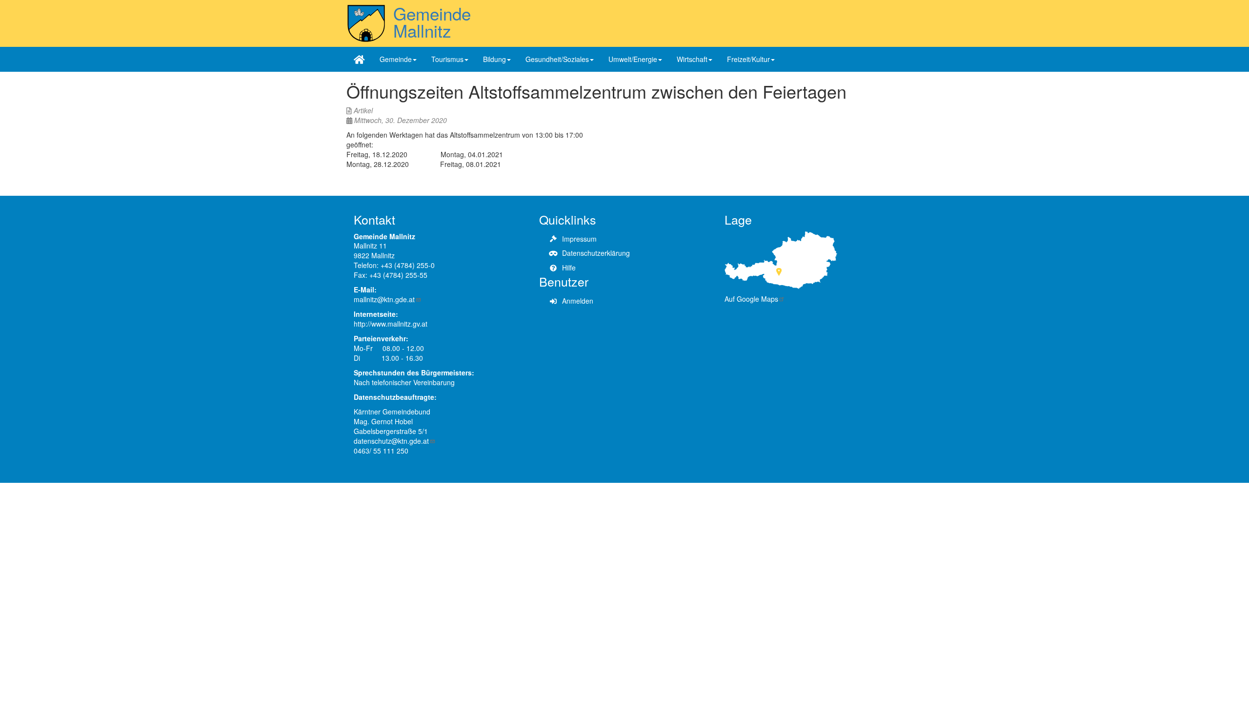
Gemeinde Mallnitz (432, 21)
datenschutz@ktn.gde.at (391, 441)
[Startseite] (366, 23)
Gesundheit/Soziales (557, 59)
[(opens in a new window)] (781, 259)
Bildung (494, 59)
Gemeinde (396, 59)
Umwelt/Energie (632, 59)
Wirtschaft (692, 59)
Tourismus (447, 59)
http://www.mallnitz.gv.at (390, 324)
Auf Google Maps (751, 299)
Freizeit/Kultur (748, 59)
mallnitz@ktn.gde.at (384, 299)
